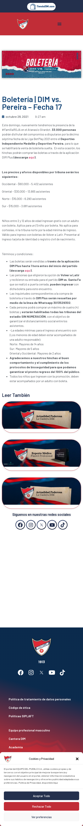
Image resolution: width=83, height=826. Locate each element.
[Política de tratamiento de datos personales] (41, 699)
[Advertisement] (41, 574)
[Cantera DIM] (41, 738)
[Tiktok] (63, 525)
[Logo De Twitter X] (41, 525)
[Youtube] (52, 525)
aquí (32, 157)
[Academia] (41, 747)
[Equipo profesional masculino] (41, 730)
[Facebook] (20, 525)
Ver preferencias (41, 817)
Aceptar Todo (41, 796)
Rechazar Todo (41, 806)
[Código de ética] (41, 707)
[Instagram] (31, 525)
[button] (77, 759)
